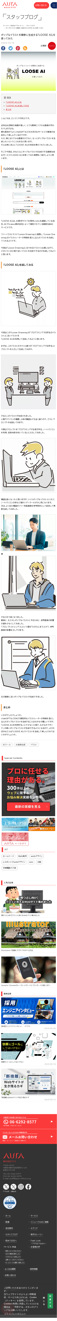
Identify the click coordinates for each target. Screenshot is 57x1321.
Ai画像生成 (21, 745)
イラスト (34, 745)
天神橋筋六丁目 (9, 868)
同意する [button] (50, 1301)
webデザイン (36, 856)
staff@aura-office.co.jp (20, 1178)
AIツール (7, 745)
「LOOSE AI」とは (13, 102)
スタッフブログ (30, 25)
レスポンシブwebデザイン (14, 862)
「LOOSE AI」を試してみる (17, 106)
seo (31, 862)
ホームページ (8, 856)
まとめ (8, 109)
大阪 (39, 862)
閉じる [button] (44, 1301)
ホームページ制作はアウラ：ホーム (13, 25)
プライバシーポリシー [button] (15, 1314)
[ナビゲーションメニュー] (54, 5)
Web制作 (22, 856)
